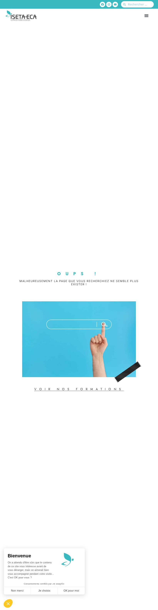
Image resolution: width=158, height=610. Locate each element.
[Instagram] (109, 4)
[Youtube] (115, 4)
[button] (146, 16)
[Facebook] (102, 4)
